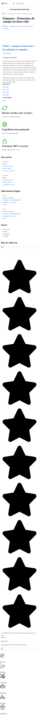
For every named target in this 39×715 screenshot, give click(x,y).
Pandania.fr (4, 641)
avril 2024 (6, 92)
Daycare (3, 662)
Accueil (3, 13)
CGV (4, 195)
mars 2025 (6, 89)
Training (3, 703)
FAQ (4, 204)
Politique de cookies (9, 202)
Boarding (3, 693)
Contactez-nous (8, 166)
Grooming (3, 682)
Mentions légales (8, 198)
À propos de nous (9, 171)
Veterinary (3, 714)
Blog (4, 100)
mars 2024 (6, 95)
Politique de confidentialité (11, 200)
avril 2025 (6, 87)
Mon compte (7, 168)
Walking (3, 672)
